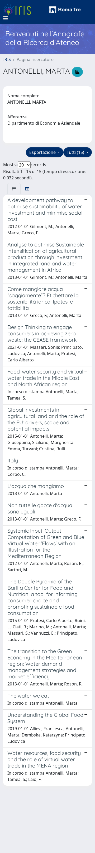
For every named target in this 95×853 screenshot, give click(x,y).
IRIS (7, 59)
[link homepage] (19, 9)
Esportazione (43, 152)
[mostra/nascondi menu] (5, 18)
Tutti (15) (76, 152)
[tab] (14, 188)
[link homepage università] (65, 9)
